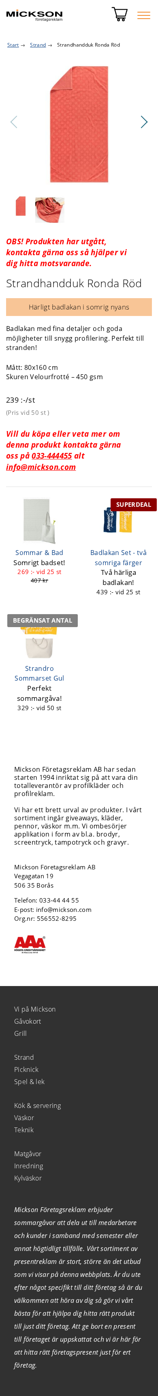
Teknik (24, 1129)
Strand (24, 1057)
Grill (20, 1033)
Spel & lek (29, 1081)
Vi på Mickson (35, 1009)
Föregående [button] (14, 121)
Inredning (28, 1165)
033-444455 (52, 455)
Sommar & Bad (39, 552)
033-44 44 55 (59, 900)
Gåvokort (27, 1021)
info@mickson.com (41, 467)
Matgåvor (28, 1153)
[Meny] (144, 15)
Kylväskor (28, 1178)
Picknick (26, 1069)
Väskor (24, 1117)
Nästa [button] (144, 121)
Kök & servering (37, 1105)
